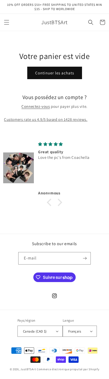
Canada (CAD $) (35, 331)
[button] (6, 22)
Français (74, 331)
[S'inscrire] (84, 258)
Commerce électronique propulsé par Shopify (68, 369)
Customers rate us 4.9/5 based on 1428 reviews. (46, 119)
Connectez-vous (35, 106)
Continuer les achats (54, 72)
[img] (71, 144)
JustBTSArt (28, 369)
